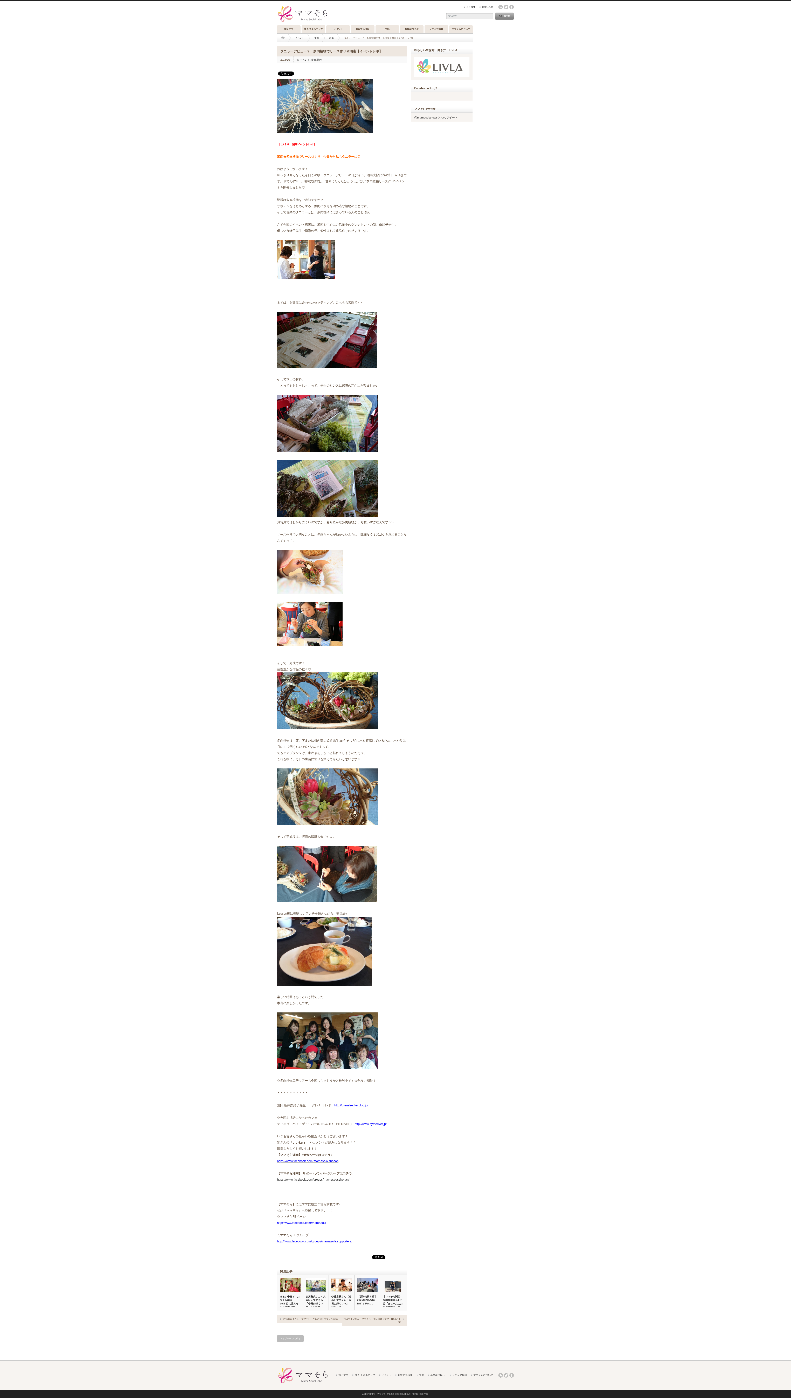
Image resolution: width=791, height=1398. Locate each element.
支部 (387, 29)
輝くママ (288, 29)
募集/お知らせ (412, 29)
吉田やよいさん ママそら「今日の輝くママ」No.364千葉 (372, 1320)
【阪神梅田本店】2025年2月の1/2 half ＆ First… (367, 1300)
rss (500, 7)
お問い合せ (487, 7)
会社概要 (470, 7)
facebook (511, 7)
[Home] (286, 38)
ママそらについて (461, 29)
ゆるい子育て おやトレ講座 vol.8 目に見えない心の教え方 (290, 1302)
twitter (506, 7)
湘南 (331, 38)
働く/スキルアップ (313, 29)
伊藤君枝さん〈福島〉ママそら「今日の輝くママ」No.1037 (341, 1301)
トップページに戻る (290, 1338)
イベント (338, 29)
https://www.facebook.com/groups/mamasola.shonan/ (313, 1179)
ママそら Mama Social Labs (392, 1393)
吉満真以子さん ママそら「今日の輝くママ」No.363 (310, 1319)
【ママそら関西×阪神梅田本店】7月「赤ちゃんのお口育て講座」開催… (393, 1303)
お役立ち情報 (362, 29)
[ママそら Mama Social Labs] (302, 22)
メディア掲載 (436, 29)
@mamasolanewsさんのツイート (436, 117)
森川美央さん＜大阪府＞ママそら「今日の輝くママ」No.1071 (315, 1302)
